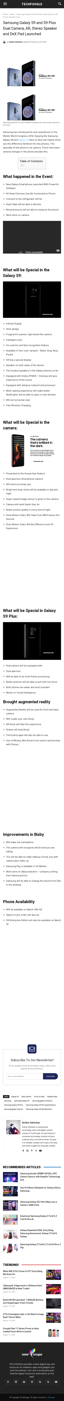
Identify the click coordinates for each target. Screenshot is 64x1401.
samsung (7, 1101)
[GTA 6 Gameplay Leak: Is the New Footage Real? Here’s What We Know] (53, 1318)
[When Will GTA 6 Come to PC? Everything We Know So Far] (53, 1275)
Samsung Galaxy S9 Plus (13, 1105)
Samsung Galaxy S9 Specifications (39, 1109)
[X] (22, 50)
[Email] (43, 50)
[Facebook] (15, 50)
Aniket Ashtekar (16, 42)
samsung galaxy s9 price (13, 1109)
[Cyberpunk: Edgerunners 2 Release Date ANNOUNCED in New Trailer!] (53, 1289)
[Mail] (24, 1382)
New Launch (26, 1096)
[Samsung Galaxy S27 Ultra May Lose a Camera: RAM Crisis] (10, 1205)
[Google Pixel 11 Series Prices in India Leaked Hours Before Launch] (53, 1332)
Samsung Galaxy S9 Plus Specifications (41, 1105)
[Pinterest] (29, 50)
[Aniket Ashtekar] (5, 41)
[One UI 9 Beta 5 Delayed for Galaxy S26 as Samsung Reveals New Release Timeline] (10, 1191)
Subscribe (50, 1076)
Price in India (39, 1096)
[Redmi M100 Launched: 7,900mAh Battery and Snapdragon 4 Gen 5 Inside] (53, 1303)
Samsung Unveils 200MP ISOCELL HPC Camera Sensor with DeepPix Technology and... (40, 1176)
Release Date (52, 1096)
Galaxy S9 (23, 139)
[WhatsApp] (36, 50)
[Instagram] (27, 1150)
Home (5, 14)
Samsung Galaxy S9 (21, 1101)
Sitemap (51, 1397)
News (12, 14)
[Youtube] (40, 1150)
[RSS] (40, 1382)
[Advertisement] (32, 570)
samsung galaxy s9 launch (42, 1101)
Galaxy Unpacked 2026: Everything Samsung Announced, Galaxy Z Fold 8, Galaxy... (38, 1233)
